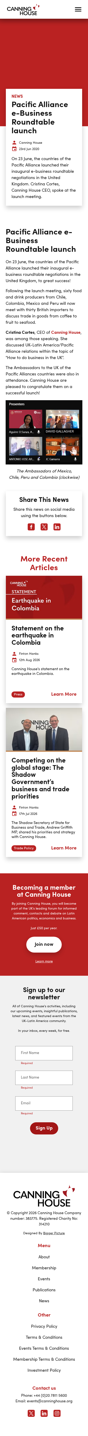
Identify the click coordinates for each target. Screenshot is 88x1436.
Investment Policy (44, 1370)
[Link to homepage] (44, 1195)
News (44, 1301)
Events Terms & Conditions (44, 1348)
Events (44, 1279)
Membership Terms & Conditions (44, 1359)
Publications (44, 1290)
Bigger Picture (54, 1233)
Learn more (44, 961)
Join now (44, 944)
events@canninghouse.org (50, 1401)
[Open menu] (78, 9)
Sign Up (44, 1128)
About (44, 1257)
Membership (44, 1268)
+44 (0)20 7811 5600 (50, 1396)
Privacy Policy (44, 1326)
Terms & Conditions (44, 1337)
